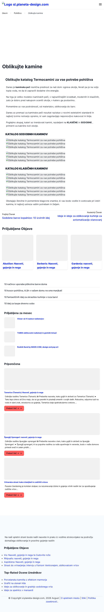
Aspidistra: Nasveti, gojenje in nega (22, 562)
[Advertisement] (52, 38)
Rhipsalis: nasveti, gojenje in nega (21, 558)
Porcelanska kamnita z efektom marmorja (25, 579)
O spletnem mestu (70, 598)
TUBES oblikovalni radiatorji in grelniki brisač (37, 333)
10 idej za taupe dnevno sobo (19, 303)
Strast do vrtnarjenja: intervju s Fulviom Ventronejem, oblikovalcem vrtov (41, 565)
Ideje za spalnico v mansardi (18, 590)
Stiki (84, 598)
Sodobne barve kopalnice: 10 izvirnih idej (26, 217)
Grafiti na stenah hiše (15, 583)
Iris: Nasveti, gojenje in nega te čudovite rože (27, 555)
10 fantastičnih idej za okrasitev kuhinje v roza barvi (31, 297)
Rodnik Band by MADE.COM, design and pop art (37, 347)
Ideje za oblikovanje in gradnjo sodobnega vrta (28, 586)
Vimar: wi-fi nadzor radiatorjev (30, 319)
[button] (100, 4)
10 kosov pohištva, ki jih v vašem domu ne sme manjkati (33, 290)
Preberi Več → (12, 408)
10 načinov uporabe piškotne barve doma (25, 284)
